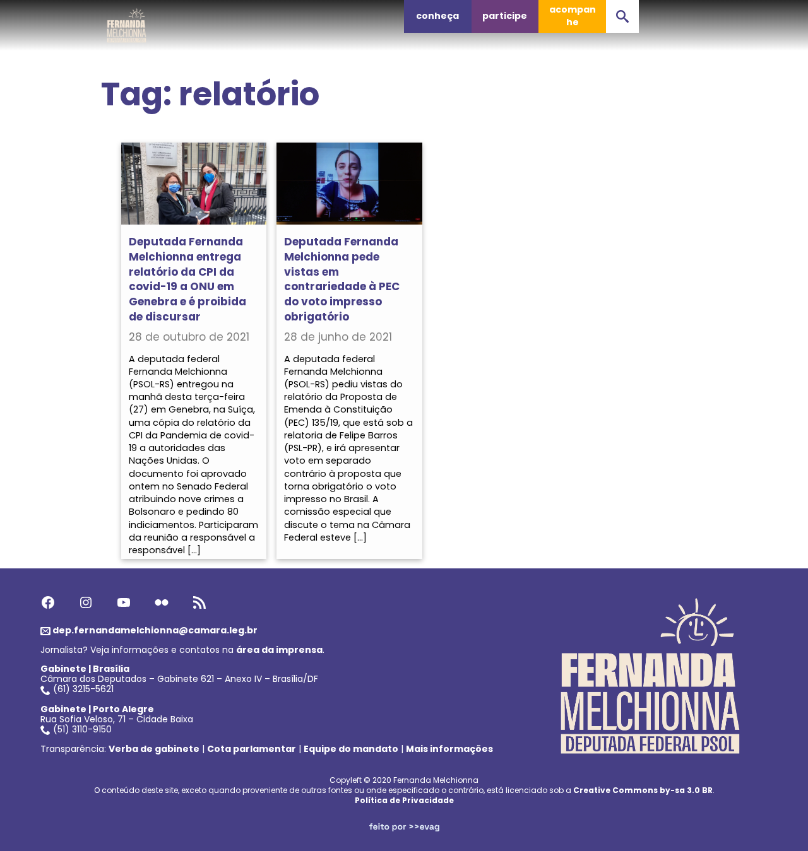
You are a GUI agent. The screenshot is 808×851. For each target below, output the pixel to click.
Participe (504, 15)
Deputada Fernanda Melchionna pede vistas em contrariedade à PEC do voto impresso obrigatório (342, 279)
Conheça (437, 15)
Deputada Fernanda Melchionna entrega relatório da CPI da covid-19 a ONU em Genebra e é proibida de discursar (187, 279)
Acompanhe (572, 15)
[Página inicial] (127, 22)
